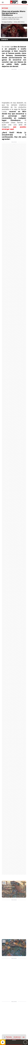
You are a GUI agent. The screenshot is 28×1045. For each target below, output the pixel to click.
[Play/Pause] (25, 1042)
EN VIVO (24, 2)
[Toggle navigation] (3, 2)
